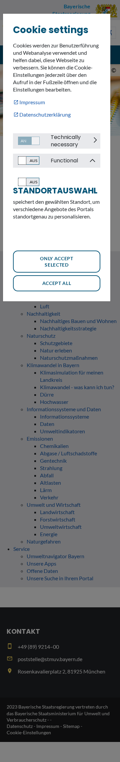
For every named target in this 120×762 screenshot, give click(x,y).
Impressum (32, 102)
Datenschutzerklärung (45, 114)
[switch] (26, 141)
